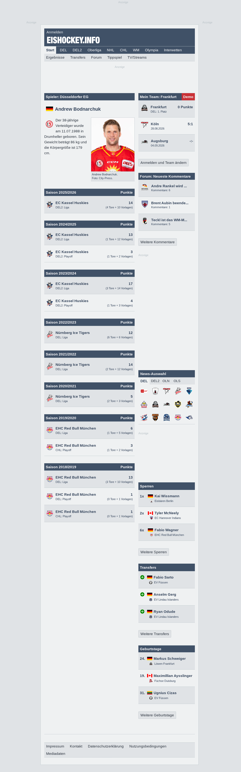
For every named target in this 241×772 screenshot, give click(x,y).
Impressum (55, 746)
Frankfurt (158, 107)
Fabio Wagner (166, 530)
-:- (191, 141)
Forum (96, 57)
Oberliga (94, 50)
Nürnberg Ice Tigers (73, 333)
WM (136, 50)
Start (50, 50)
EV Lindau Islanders (166, 599)
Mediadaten (55, 754)
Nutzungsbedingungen (147, 746)
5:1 (190, 124)
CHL (123, 50)
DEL (63, 50)
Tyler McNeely (167, 513)
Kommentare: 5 (160, 224)
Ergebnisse (55, 57)
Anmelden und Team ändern (163, 163)
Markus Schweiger (170, 659)
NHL (110, 50)
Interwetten (173, 50)
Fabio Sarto (164, 577)
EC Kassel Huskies (72, 203)
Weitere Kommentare (157, 242)
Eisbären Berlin (164, 501)
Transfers (77, 57)
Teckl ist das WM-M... (169, 220)
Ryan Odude (164, 612)
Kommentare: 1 (160, 207)
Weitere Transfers (154, 634)
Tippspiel (114, 57)
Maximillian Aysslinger (173, 676)
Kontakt (76, 746)
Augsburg (159, 141)
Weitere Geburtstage (157, 715)
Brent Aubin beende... (169, 203)
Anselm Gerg (165, 594)
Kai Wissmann (167, 496)
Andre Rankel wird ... (169, 186)
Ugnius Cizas (165, 693)
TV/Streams (137, 57)
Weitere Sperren (153, 552)
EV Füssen (160, 582)
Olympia (151, 50)
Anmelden (55, 32)
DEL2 (77, 50)
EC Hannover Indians (168, 518)
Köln (155, 124)
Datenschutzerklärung (106, 746)
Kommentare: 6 (160, 190)
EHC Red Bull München (76, 428)
